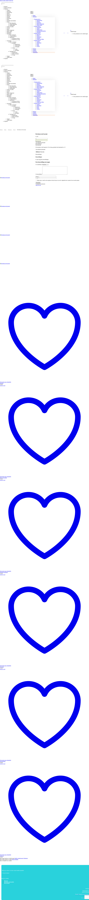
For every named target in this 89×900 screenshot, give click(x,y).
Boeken (34, 48)
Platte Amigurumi (40, 23)
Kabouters (39, 22)
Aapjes (38, 41)
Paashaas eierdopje (4, 572)
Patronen (34, 16)
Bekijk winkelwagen (19, 858)
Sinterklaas (39, 42)
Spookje (1, 383)
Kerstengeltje (2, 761)
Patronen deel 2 (37, 26)
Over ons (35, 51)
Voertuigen (39, 36)
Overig (38, 46)
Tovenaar (2, 666)
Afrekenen (25, 858)
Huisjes (38, 21)
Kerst (38, 44)
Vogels (38, 28)
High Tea (39, 34)
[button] (8, 61)
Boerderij (39, 32)
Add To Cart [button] (38, 185)
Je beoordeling (39, 174)
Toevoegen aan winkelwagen (41, 140)
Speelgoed (39, 27)
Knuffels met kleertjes (41, 31)
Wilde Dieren (39, 29)
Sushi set (2, 856)
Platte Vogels (39, 25)
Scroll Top (11, 0)
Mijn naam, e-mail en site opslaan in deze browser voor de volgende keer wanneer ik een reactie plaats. (58, 180)
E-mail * (37, 177)
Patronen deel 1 (37, 19)
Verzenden (38, 182)
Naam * (37, 176)
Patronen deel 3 (37, 33)
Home (34, 15)
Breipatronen (39, 20)
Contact (34, 50)
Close (32, 13)
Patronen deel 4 (37, 40)
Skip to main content (4, 0)
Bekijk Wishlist (15, 859)
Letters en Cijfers (40, 39)
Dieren (38, 35)
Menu (32, 11)
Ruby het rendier (3, 477)
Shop (5, 129)
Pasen (38, 45)
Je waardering (39, 164)
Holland (38, 38)
